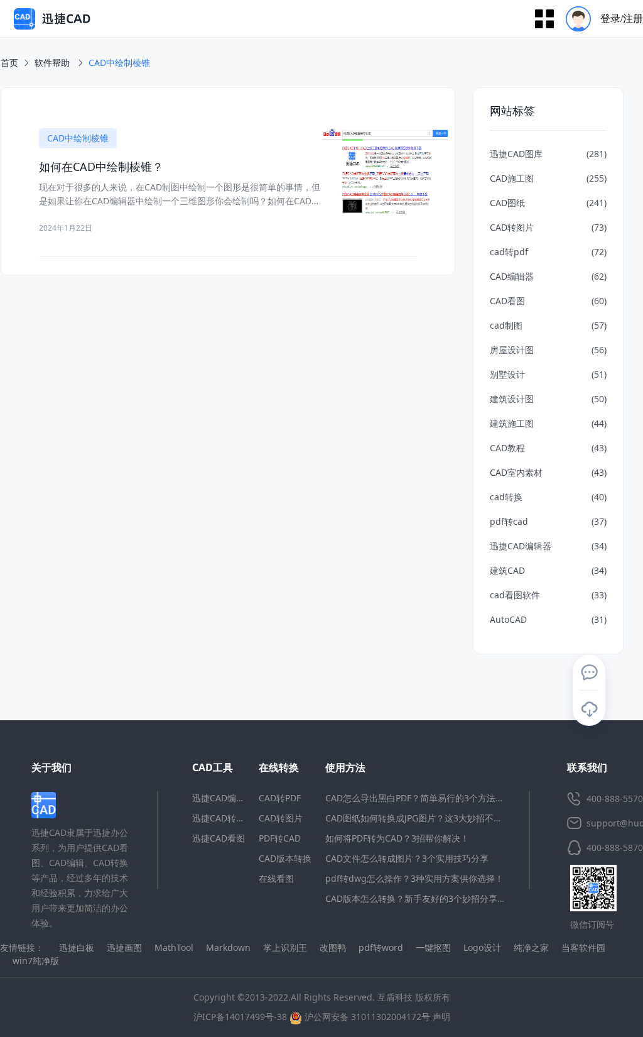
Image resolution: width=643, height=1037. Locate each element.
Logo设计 (482, 947)
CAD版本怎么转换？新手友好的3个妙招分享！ (415, 898)
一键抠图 (433, 947)
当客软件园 (583, 947)
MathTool (173, 947)
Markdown (228, 947)
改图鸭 (333, 947)
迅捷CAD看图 (218, 838)
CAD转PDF (280, 798)
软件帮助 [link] (53, 63)
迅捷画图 (124, 947)
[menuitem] (600, 18)
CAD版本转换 (285, 858)
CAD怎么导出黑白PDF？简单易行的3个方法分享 (419, 798)
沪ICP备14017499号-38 (240, 1017)
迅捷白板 (76, 947)
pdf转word (381, 947)
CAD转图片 (281, 818)
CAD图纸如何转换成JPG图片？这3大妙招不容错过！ (427, 818)
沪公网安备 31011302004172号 (366, 1017)
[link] (119, 62)
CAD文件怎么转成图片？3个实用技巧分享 (407, 858)
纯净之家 (531, 947)
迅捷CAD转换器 (223, 818)
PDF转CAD (280, 838)
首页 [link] (9, 63)
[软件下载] (589, 709)
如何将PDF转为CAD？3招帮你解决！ (397, 838)
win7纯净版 (36, 961)
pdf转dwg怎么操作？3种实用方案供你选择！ (414, 878)
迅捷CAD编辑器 (223, 798)
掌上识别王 (285, 947)
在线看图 (276, 878)
